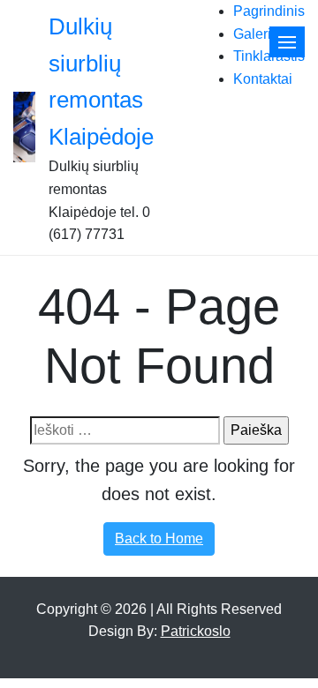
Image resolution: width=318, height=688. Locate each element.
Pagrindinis (269, 11)
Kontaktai (262, 78)
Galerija (258, 33)
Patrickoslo (196, 631)
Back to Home (159, 538)
